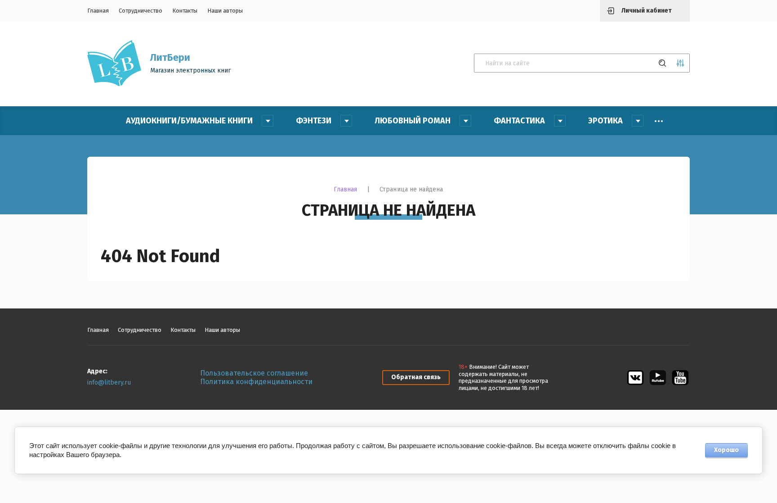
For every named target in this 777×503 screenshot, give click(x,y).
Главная (98, 10)
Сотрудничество (140, 10)
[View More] (659, 121)
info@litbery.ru (109, 382)
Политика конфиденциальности (256, 381)
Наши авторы (225, 10)
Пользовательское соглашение (254, 373)
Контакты (184, 10)
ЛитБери (170, 57)
